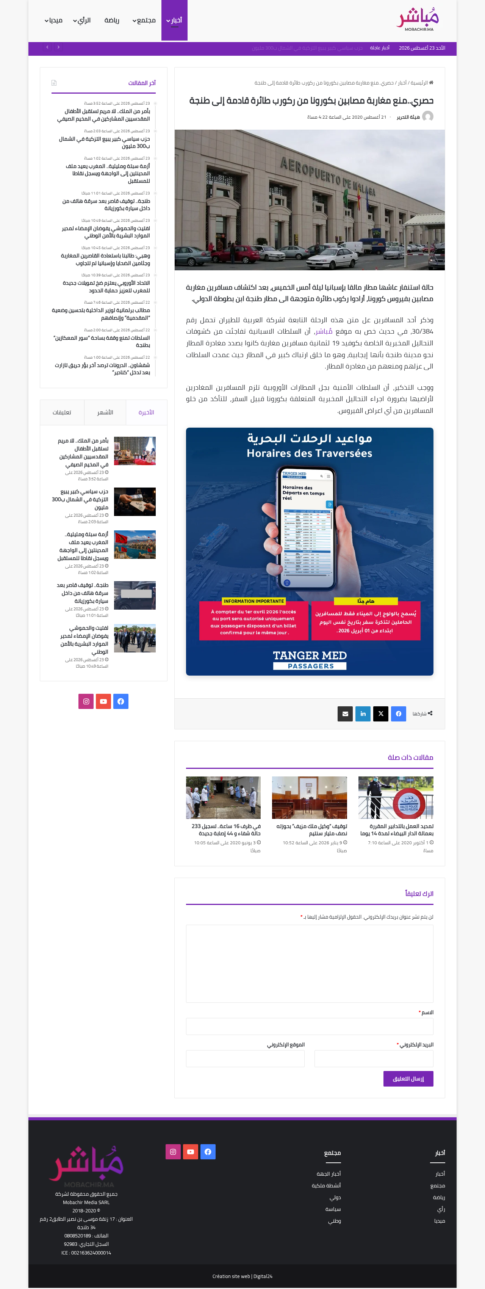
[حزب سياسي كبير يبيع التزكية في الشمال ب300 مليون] (135, 502)
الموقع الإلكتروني (286, 1044)
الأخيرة (146, 412)
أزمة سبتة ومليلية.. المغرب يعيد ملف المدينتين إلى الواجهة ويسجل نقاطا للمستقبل (83, 546)
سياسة (333, 1209)
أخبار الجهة (329, 1174)
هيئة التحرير (408, 117)
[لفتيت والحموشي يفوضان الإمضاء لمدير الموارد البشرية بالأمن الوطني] (135, 638)
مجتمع (146, 20)
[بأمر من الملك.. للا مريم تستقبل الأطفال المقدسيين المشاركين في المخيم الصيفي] (135, 451)
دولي (335, 1197)
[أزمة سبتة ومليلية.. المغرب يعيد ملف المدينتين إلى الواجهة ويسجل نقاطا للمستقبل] (135, 544)
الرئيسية (420, 82)
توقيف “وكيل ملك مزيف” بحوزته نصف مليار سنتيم (312, 829)
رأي (441, 1209)
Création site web (231, 1276)
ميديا (56, 20)
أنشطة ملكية (326, 1185)
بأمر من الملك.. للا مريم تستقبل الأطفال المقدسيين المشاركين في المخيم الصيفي (83, 452)
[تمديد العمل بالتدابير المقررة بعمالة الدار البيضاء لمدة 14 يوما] (395, 797)
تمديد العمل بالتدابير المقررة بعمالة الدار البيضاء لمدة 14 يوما (396, 829)
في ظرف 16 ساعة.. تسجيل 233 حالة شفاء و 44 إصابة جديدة (226, 829)
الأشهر (105, 412)
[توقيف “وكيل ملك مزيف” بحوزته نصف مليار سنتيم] (309, 797)
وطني (334, 1221)
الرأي (85, 20)
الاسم (426, 1012)
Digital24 (262, 1276)
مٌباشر (324, 331)
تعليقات (62, 412)
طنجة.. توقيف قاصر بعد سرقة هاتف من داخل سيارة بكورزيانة (82, 593)
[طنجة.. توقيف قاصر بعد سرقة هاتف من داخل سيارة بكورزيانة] (135, 595)
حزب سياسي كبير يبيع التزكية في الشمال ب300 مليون (80, 499)
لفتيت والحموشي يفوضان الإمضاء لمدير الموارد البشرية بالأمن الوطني (84, 640)
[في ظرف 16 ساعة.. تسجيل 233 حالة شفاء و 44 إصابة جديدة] (223, 797)
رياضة (113, 20)
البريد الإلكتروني (415, 1044)
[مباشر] (419, 19)
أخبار (176, 20)
